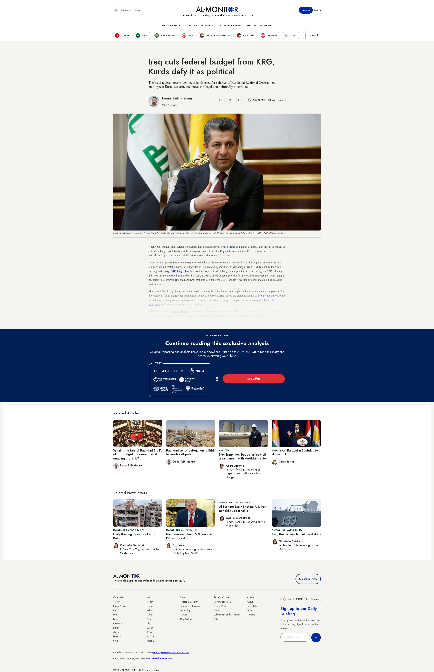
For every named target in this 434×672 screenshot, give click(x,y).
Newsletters (126, 10)
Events (138, 10)
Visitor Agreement (222, 601)
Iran (115, 610)
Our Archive (186, 619)
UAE (115, 614)
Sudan (150, 627)
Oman (150, 606)
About (250, 601)
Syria (115, 640)
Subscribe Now (308, 579)
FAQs (216, 610)
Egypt (116, 627)
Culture (192, 26)
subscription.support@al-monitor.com (171, 652)
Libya (149, 623)
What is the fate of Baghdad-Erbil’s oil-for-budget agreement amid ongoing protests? (137, 454)
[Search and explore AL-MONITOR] (116, 10)
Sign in (317, 10)
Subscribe (305, 10)
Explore (251, 26)
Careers (251, 614)
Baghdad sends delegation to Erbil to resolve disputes (190, 452)
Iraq (149, 597)
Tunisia (150, 632)
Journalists (252, 606)
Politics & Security (173, 26)
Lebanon (117, 636)
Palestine (117, 623)
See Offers (253, 379)
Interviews (266, 26)
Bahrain (150, 610)
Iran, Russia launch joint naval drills (296, 534)
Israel (115, 619)
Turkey (116, 601)
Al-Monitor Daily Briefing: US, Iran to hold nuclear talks (242, 508)
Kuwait (150, 614)
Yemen (150, 619)
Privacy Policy (220, 606)
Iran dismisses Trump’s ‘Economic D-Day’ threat (189, 536)
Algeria (150, 640)
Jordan (150, 601)
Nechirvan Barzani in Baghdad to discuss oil (295, 452)
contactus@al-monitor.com (159, 658)
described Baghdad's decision (248, 320)
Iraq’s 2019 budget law (176, 271)
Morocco (151, 636)
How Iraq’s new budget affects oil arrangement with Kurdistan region (243, 456)
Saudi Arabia (119, 606)
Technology (208, 26)
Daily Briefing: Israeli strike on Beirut (134, 536)
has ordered (229, 246)
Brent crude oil (266, 295)
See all (314, 35)
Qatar (116, 632)
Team (249, 610)
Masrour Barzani (180, 311)
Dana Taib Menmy (177, 98)
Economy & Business (231, 26)
